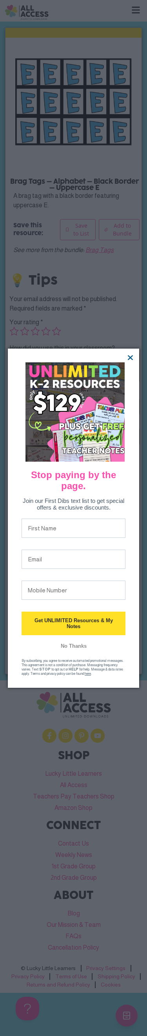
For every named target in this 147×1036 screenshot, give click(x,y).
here (88, 674)
